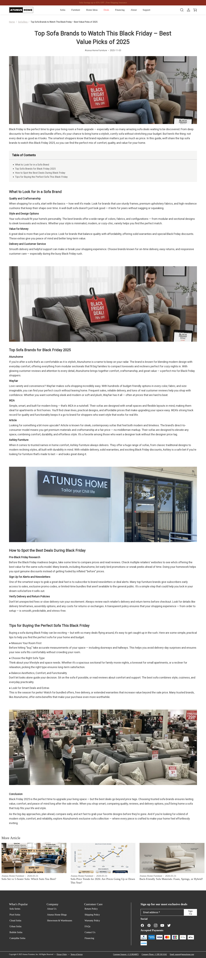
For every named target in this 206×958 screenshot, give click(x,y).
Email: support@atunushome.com (182, 954)
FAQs (87, 926)
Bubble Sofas (16, 932)
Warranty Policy (92, 920)
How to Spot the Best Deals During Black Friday (40, 172)
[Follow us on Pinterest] (149, 925)
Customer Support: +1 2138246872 (126, 954)
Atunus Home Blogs (57, 914)
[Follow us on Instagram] (155, 925)
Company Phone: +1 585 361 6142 (154, 954)
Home (12, 22)
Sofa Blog (23, 22)
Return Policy (91, 908)
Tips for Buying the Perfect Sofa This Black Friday (41, 176)
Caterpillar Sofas (17, 938)
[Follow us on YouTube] (162, 925)
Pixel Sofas (15, 914)
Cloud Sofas (15, 920)
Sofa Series (15, 908)
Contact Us (90, 932)
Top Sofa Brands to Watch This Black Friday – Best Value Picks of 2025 (64, 22)
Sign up (190, 912)
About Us (51, 908)
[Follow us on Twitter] (169, 925)
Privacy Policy (62, 954)
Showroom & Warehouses (59, 920)
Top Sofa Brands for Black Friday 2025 (35, 168)
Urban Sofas (15, 926)
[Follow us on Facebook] (142, 925)
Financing (89, 938)
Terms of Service (77, 954)
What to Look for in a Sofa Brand (32, 164)
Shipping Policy (92, 914)
